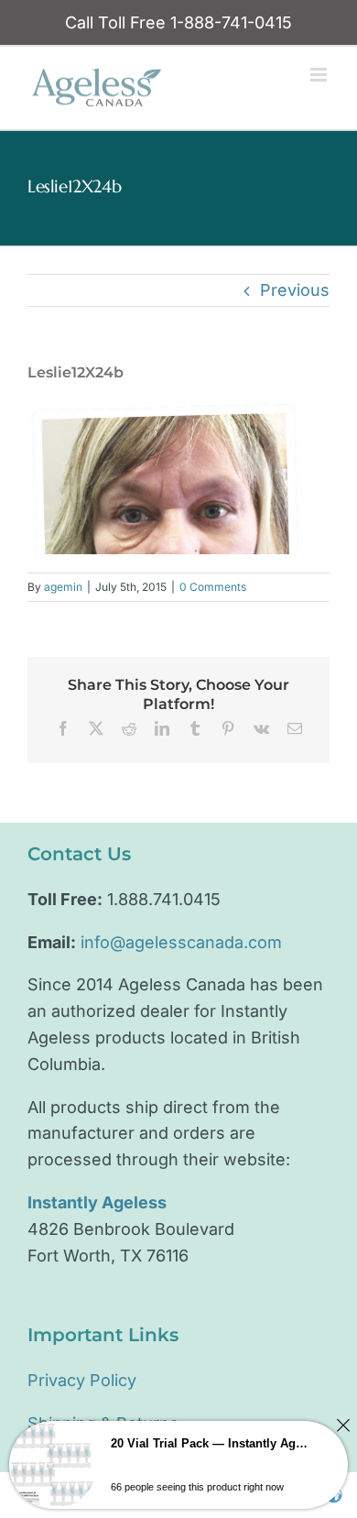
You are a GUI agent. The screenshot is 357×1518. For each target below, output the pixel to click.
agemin (63, 587)
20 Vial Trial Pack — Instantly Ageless (211, 1443)
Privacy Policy (81, 1380)
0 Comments (212, 587)
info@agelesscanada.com (181, 942)
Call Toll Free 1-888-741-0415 (178, 22)
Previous (295, 290)
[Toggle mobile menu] (320, 74)
